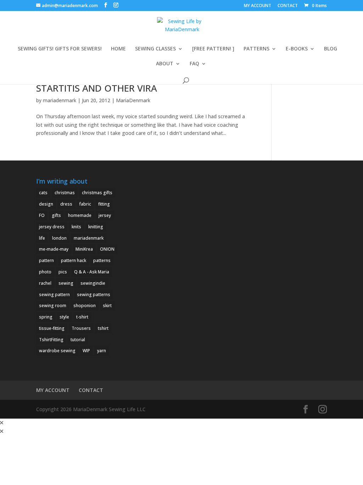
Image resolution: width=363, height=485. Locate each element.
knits (76, 227)
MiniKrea (84, 249)
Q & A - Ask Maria (91, 272)
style (64, 317)
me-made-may (53, 249)
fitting (104, 204)
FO (42, 215)
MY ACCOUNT (257, 6)
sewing (65, 283)
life (42, 238)
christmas (65, 193)
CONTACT (288, 6)
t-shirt (82, 317)
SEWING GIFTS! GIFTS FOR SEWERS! (60, 49)
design (46, 204)
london (59, 238)
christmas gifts (97, 193)
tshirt (103, 328)
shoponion (84, 306)
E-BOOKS (297, 49)
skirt (107, 306)
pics (62, 272)
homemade (79, 215)
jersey (105, 215)
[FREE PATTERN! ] (213, 49)
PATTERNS (256, 49)
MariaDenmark (133, 100)
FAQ (194, 64)
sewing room (52, 306)
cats (43, 193)
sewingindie (92, 283)
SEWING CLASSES (155, 49)
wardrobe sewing (57, 351)
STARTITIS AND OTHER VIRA (96, 88)
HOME (118, 49)
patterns (102, 260)
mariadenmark (59, 100)
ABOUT (164, 64)
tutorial (78, 340)
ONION (107, 249)
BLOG (330, 49)
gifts (56, 215)
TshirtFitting (51, 340)
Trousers (81, 328)
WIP (86, 351)
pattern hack (73, 260)
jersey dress (52, 227)
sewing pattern (54, 294)
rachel (45, 283)
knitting (95, 227)
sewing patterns (93, 294)
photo (45, 272)
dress (66, 204)
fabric (85, 204)
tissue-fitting (52, 328)
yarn (101, 351)
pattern (46, 260)
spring (45, 317)
